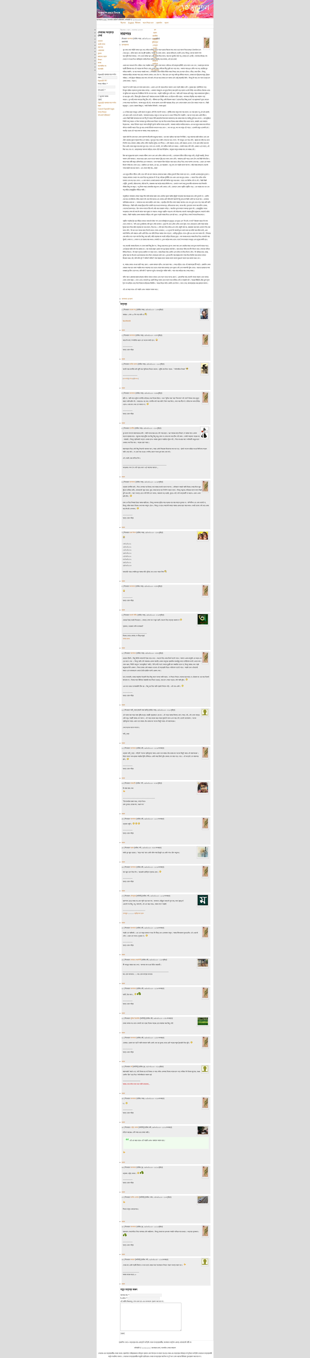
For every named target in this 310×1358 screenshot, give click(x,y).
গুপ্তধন (100, 41)
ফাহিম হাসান (133, 364)
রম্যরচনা (155, 61)
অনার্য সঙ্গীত (133, 615)
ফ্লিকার (136, 378)
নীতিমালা (137, 23)
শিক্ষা (155, 58)
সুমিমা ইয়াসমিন (135, 1018)
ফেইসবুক (131, 378)
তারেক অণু (133, 310)
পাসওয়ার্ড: (101, 90)
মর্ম (131, 1066)
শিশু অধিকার (155, 70)
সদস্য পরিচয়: (103, 84)
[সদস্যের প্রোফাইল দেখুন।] (206, 47)
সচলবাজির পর (102, 66)
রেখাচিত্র (155, 64)
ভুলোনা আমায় (103, 96)
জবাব (123, 330)
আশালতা (130, 38)
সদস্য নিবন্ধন (102, 112)
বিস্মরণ (100, 60)
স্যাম (132, 848)
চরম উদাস (133, 532)
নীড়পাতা (123, 23)
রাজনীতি (155, 36)
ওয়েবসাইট (125, 378)
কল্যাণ (133, 1259)
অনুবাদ (155, 48)
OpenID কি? (102, 81)
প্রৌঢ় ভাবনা (134, 1127)
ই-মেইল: (123, 1298)
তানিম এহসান (135, 1197)
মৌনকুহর (133, 896)
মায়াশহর (100, 47)
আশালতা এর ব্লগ (137, 30)
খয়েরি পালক (101, 44)
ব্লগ (128, 30)
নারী (155, 67)
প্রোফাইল (159, 23)
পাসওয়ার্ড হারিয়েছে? (104, 115)
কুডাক (99, 53)
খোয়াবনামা (101, 50)
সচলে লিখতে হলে (148, 23)
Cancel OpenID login (106, 109)
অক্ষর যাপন (126, 639)
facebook (127, 321)
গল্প (155, 30)
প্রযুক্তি (155, 39)
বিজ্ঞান (155, 51)
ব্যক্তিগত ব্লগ (139, 913)
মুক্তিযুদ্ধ (155, 42)
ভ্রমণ (155, 33)
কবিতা (155, 54)
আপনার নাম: (124, 1295)
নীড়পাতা (122, 30)
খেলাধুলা (155, 45)
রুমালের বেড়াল (102, 56)
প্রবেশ (166, 23)
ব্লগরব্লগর (125, 45)
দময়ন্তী (133, 783)
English (131, 23)
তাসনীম (132, 428)
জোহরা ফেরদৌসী (136, 960)
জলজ (99, 63)
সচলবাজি (100, 69)
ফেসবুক (125, 913)
